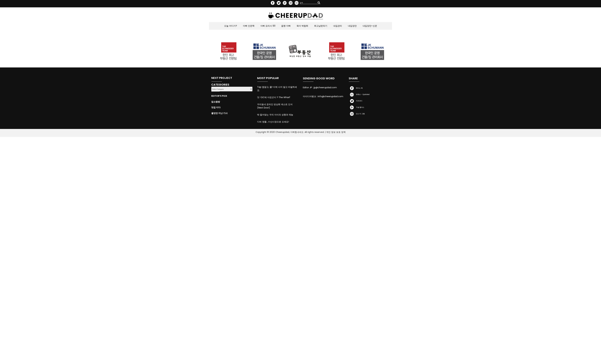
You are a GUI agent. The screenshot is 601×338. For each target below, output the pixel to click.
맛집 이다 (216, 107)
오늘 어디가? (230, 25)
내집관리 (337, 25)
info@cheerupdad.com (330, 96)
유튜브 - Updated (362, 94)
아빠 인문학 (248, 25)
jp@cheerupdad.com (325, 87)
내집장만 (352, 25)
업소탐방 (215, 101)
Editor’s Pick (219, 95)
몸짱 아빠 (286, 25)
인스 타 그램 (360, 114)
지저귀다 (358, 101)
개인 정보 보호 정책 (336, 132)
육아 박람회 (302, 25)
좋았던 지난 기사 (219, 113)
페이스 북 (359, 88)
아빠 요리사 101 (267, 25)
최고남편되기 (320, 25)
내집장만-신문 (370, 25)
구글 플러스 (359, 107)
